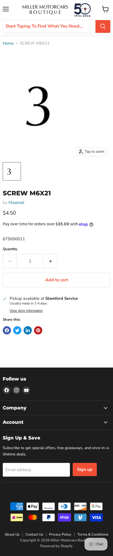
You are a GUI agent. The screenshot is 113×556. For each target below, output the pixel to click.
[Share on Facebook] (7, 330)
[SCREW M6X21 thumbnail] (12, 171)
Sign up (84, 469)
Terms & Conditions (92, 534)
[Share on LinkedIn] (28, 330)
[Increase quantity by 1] (51, 261)
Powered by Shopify (56, 546)
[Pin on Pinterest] (38, 330)
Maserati (16, 202)
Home (8, 43)
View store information (26, 311)
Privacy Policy (60, 534)
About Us (12, 534)
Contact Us (34, 534)
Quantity (10, 249)
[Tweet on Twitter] (17, 330)
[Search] (102, 26)
